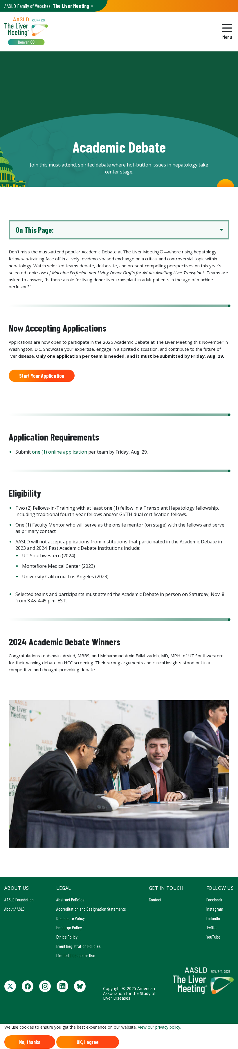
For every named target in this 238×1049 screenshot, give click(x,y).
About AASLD (14, 909)
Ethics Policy (66, 936)
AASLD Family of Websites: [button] (46, 6)
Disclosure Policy (70, 918)
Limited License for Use (75, 955)
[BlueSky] (80, 986)
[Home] (26, 31)
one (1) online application (59, 452)
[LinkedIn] (62, 986)
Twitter (212, 927)
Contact (155, 899)
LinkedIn (213, 918)
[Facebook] (27, 986)
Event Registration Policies (78, 946)
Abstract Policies (70, 899)
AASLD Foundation (19, 899)
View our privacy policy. (159, 1027)
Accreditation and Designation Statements (91, 909)
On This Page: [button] (35, 229)
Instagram (214, 909)
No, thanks (29, 1042)
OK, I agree (88, 1042)
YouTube (213, 936)
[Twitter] (10, 986)
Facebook (214, 899)
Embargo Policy (69, 927)
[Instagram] (45, 986)
